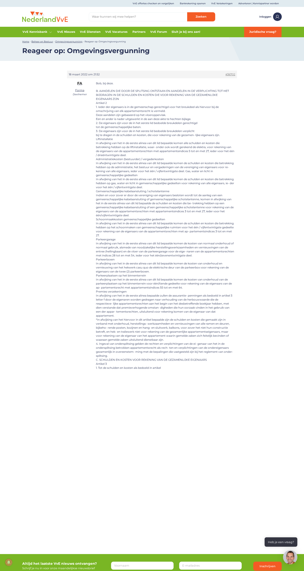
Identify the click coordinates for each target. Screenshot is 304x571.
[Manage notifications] (8, 562)
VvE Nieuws (66, 31)
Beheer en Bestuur (42, 41)
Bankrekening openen (193, 3)
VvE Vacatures (116, 31)
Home (25, 41)
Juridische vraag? (262, 31)
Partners (139, 31)
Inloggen (265, 16)
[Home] (45, 16)
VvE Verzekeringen (222, 3)
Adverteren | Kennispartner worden (258, 3)
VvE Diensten (90, 31)
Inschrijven (267, 566)
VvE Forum (158, 31)
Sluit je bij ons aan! (186, 31)
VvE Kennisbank (34, 31)
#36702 (230, 74)
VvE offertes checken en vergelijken (153, 3)
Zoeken (201, 16)
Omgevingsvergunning (68, 41)
